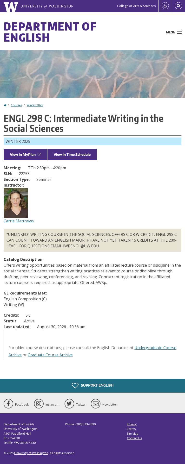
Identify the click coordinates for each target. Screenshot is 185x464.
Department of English (50, 32)
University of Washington (31, 453)
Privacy (132, 424)
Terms (131, 429)
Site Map (133, 434)
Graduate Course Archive (50, 354)
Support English (96, 385)
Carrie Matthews (19, 221)
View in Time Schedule (72, 154)
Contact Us (134, 438)
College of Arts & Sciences (136, 6)
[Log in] (165, 6)
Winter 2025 (35, 105)
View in (23, 154)
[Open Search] (178, 6)
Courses (16, 105)
